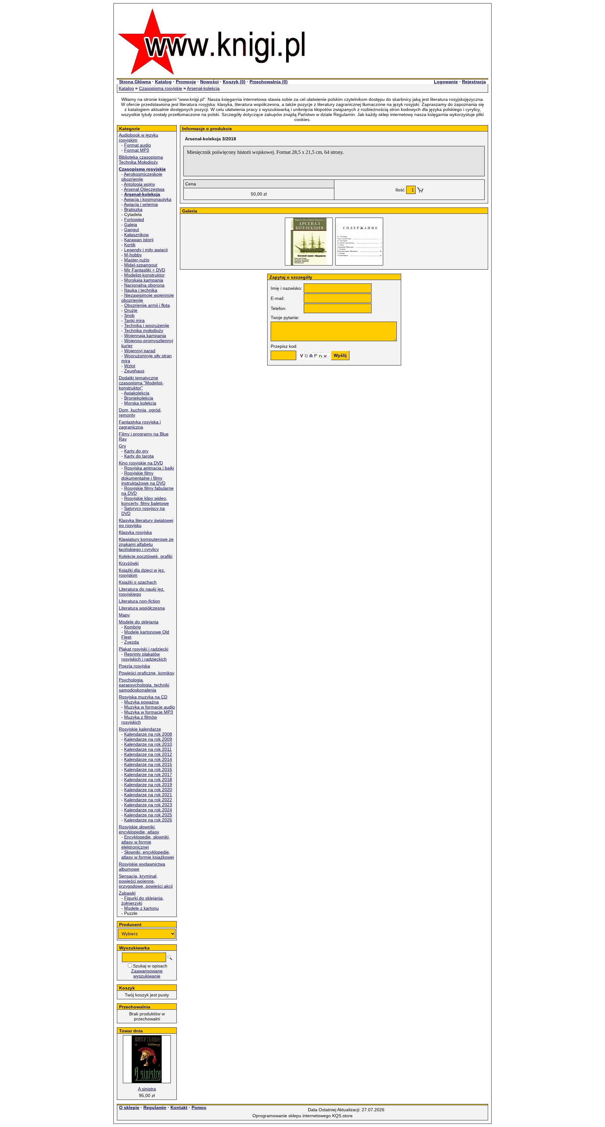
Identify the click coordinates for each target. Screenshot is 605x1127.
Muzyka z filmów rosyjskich (139, 720)
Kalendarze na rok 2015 (148, 764)
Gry (122, 445)
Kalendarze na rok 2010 (148, 744)
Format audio (137, 145)
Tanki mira (134, 320)
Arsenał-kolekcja (203, 88)
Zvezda (131, 642)
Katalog (163, 81)
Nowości (209, 81)
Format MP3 (136, 150)
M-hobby (133, 254)
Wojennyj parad (139, 350)
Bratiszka (133, 209)
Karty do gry (136, 450)
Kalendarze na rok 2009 (148, 739)
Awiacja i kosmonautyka (147, 199)
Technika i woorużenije (146, 325)
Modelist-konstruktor (144, 274)
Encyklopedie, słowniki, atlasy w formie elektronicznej (145, 842)
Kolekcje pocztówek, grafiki (145, 556)
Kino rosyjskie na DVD (141, 462)
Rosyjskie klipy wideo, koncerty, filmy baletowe (145, 501)
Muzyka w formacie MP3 (148, 712)
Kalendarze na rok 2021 (148, 794)
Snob (129, 315)
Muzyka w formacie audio (149, 706)
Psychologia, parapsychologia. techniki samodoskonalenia (144, 684)
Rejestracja (474, 81)
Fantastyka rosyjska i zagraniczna (140, 424)
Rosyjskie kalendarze (140, 729)
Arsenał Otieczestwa (144, 189)
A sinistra (147, 1088)
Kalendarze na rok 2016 (148, 769)
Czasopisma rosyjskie (160, 88)
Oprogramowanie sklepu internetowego (291, 1115)
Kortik (129, 244)
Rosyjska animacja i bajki (149, 467)
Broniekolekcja (138, 397)
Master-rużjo (136, 259)
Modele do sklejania (138, 621)
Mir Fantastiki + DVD (144, 269)
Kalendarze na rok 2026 (148, 819)
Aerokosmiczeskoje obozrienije (141, 177)
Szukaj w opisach (150, 965)
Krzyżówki (129, 563)
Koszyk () (234, 81)
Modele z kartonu (141, 908)
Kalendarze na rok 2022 (148, 799)
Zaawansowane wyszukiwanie (147, 973)
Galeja (130, 224)
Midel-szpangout (140, 264)
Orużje (130, 310)
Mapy (124, 614)
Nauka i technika (140, 290)
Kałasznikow (136, 234)
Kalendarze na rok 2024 (148, 809)
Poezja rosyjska (134, 666)
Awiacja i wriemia (141, 204)
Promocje (186, 81)
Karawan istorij (138, 239)
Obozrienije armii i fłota (147, 305)
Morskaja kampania (143, 280)
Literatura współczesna (142, 607)
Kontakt (178, 1107)
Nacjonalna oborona (144, 285)
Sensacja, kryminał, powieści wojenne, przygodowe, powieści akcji (146, 881)
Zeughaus (134, 370)
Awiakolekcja (136, 392)
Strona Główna (135, 81)
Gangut (131, 229)
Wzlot (129, 365)
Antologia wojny (139, 184)
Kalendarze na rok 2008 (148, 734)
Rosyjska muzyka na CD (143, 696)
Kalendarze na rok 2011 (148, 749)
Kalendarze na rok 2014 (148, 759)
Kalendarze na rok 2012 (148, 754)
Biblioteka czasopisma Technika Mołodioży (141, 160)
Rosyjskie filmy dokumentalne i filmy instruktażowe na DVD (143, 478)
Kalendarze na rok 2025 (148, 814)
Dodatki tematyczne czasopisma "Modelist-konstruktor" (141, 382)
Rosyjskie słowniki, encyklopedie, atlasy (139, 829)
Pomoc (199, 1107)
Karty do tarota (139, 455)
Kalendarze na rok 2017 (148, 774)
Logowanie (446, 81)
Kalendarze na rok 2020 (148, 789)
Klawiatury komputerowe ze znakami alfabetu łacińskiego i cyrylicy (146, 544)
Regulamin (154, 1107)
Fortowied (134, 219)
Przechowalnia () (269, 81)
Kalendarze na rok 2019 (148, 784)
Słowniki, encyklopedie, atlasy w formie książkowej (147, 855)
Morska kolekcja (140, 403)
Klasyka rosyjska (135, 532)
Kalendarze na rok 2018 (148, 779)
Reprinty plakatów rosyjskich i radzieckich (144, 656)
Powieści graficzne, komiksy (146, 672)
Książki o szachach (138, 582)
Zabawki (127, 893)
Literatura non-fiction (139, 601)
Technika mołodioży (143, 330)
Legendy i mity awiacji (146, 249)
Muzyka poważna (141, 701)
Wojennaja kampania (145, 335)
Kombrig (132, 626)
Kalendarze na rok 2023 (148, 804)
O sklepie (129, 1107)
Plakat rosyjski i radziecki (143, 648)
